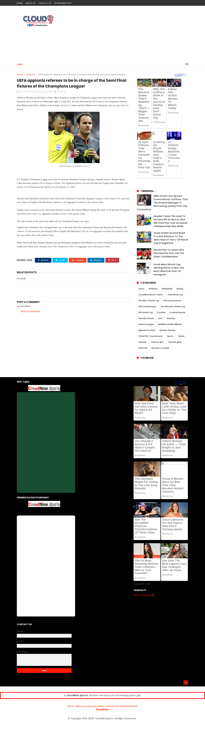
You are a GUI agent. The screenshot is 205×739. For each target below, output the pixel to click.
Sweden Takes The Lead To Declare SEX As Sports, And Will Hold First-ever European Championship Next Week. (170, 221)
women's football (160, 348)
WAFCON (143, 348)
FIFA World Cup (146, 312)
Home (20, 3)
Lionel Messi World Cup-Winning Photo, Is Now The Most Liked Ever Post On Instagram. (169, 269)
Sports (170, 336)
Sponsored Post (63, 3)
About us (81, 706)
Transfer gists (175, 342)
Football (30, 74)
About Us (30, 3)
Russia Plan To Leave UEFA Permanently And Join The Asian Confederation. (169, 253)
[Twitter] (186, 2)
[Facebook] (175, 2)
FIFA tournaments (172, 300)
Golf (160, 318)
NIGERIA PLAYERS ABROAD (170, 324)
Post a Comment (30, 311)
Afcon (141, 288)
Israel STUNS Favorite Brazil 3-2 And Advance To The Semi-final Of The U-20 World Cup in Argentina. (171, 238)
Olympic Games (167, 330)
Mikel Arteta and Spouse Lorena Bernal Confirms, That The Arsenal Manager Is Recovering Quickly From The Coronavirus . (162, 202)
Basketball (167, 288)
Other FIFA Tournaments (151, 336)
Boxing (180, 288)
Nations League (146, 324)
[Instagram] (181, 2)
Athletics (153, 288)
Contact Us (44, 3)
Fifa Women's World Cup (173, 306)
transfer (143, 342)
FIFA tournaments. (148, 306)
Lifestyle (171, 318)
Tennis (181, 336)
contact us (112, 706)
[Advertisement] (130, 33)
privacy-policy (96, 706)
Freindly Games (146, 318)
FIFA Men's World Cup (149, 300)
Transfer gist (157, 342)
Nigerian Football (147, 330)
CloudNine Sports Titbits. (151, 294)
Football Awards (177, 312)
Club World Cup (175, 294)
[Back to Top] (185, 682)
